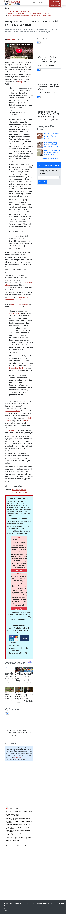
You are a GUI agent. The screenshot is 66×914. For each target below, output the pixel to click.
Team (11, 903)
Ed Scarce (40, 65)
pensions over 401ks (12, 411)
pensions (22, 490)
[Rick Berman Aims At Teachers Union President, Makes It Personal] (19, 720)
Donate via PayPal (24, 638)
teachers (25, 492)
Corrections (60, 903)
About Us (18, 903)
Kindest (13, 642)
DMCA (52, 903)
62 (38, 42)
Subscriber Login (56, 5)
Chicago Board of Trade (17, 368)
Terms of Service (18, 757)
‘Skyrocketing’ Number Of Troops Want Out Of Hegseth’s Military (48, 114)
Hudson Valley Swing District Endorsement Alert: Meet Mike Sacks (51, 144)
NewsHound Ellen (43, 120)
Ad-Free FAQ (26, 617)
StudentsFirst (16, 492)
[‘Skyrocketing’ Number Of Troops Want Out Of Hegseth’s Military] (49, 103)
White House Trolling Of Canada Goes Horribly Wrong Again (48, 59)
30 (6, 713)
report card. (13, 430)
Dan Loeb (15, 490)
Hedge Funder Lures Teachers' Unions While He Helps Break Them (32, 23)
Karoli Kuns (11, 39)
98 (38, 97)
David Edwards (42, 92)
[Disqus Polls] (19, 783)
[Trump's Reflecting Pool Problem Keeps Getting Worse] (49, 75)
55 (38, 70)
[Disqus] (19, 826)
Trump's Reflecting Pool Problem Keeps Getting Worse (48, 86)
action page (26, 420)
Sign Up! (42, 182)
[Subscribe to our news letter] (45, 2)
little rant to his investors (19, 304)
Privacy (46, 903)
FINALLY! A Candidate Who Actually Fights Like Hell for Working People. (52, 152)
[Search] (48, 2)
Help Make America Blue (49, 158)
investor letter (14, 313)
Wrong (19, 81)
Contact (26, 903)
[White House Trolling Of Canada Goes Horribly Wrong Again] (49, 48)
